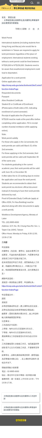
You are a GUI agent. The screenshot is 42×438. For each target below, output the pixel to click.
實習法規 (12, 17)
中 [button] (34, 29)
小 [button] (29, 29)
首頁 (3, 17)
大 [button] (38, 29)
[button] (32, 3)
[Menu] (38, 3)
